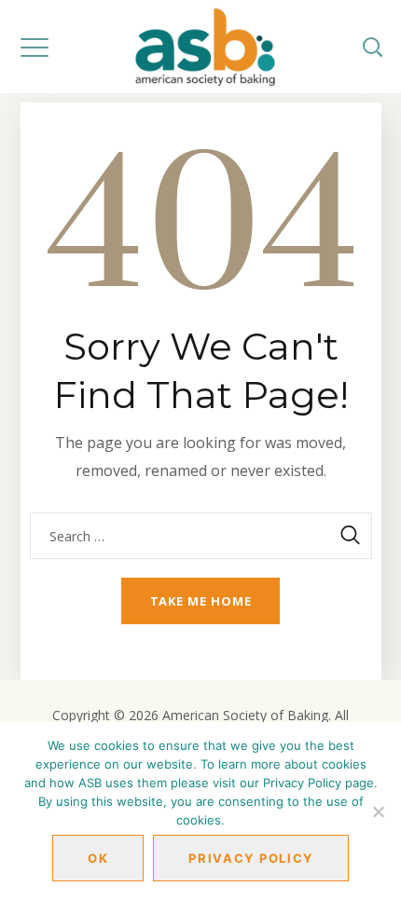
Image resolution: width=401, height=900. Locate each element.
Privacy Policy (250, 858)
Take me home (201, 601)
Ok (98, 858)
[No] (377, 811)
